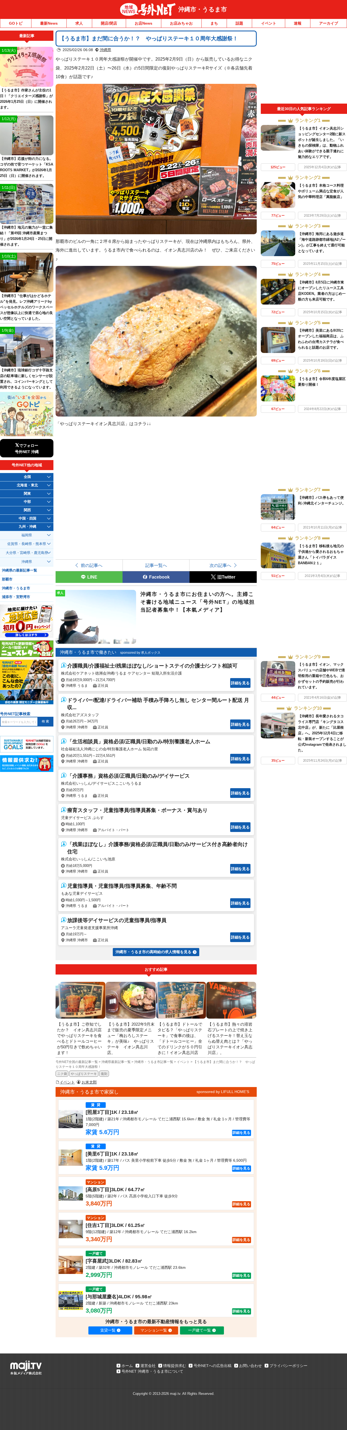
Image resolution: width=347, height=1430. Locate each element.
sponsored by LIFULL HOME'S (223, 1091)
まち (214, 23)
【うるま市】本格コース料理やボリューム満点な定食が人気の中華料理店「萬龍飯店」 (321, 191)
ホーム (127, 1365)
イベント (268, 23)
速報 (297, 23)
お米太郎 (89, 1082)
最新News (49, 23)
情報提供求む (174, 1365)
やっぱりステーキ (84, 1074)
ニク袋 (62, 1074)
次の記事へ (220, 565)
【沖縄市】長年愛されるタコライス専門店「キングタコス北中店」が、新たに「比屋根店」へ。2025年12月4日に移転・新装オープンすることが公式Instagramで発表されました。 (322, 733)
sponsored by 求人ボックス (140, 653)
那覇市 (7, 579)
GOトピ (16, 23)
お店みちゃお (181, 23)
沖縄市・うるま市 (202, 9)
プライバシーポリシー (288, 1365)
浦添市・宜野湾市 (16, 597)
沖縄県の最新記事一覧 (19, 570)
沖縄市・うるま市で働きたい (88, 652)
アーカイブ (328, 23)
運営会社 (148, 1365)
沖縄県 (105, 50)
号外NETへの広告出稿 (213, 1365)
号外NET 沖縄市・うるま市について (152, 1371)
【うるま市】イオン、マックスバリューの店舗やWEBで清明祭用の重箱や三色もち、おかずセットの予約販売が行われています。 (321, 675)
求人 (79, 23)
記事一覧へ (156, 565)
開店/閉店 (109, 23)
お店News (143, 23)
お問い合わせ (250, 1365)
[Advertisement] (304, 67)
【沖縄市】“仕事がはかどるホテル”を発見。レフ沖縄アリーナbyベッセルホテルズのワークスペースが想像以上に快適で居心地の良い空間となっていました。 (26, 307)
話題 (239, 23)
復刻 (104, 1074)
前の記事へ (91, 565)
